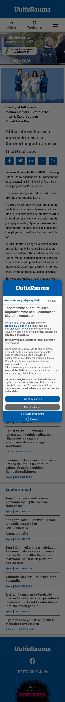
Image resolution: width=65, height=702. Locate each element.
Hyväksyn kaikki (32, 398)
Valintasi (51, 300)
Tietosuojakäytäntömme (32, 414)
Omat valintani (32, 407)
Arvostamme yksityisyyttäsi (21, 300)
